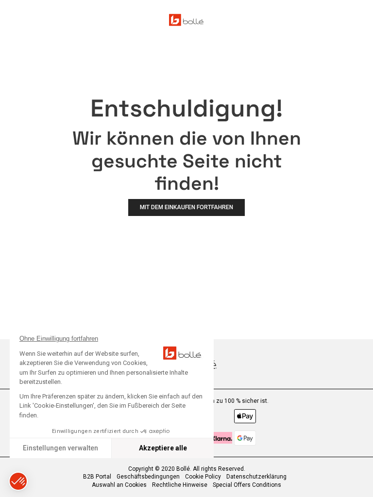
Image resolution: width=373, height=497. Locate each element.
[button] (18, 481)
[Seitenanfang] (360, 477)
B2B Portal (97, 476)
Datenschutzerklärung (256, 476)
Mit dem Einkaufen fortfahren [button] (186, 207)
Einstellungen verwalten (60, 448)
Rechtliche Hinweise (179, 484)
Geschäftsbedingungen (148, 476)
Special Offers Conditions (247, 484)
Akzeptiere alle (163, 448)
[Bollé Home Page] (186, 20)
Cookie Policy (203, 476)
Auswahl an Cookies (119, 484)
